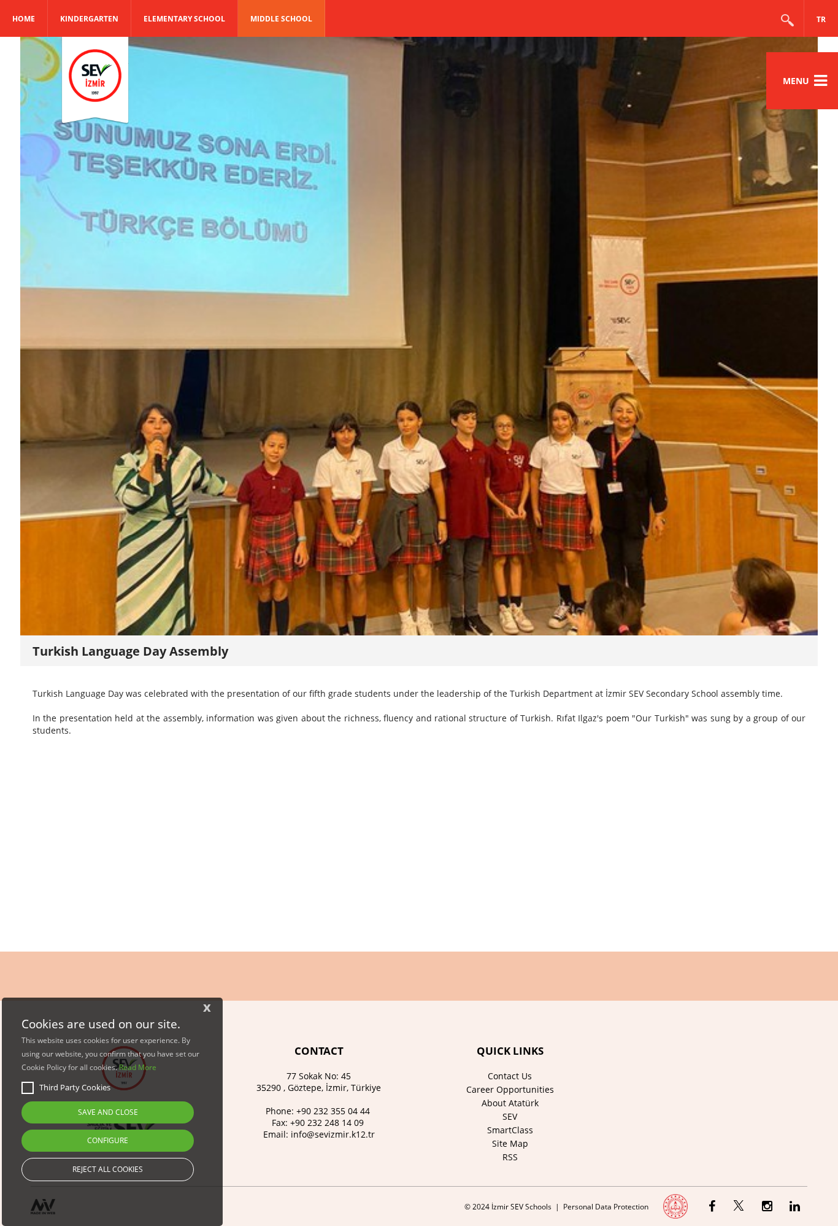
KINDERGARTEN (89, 19)
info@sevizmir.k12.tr (333, 1134)
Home (23, 19)
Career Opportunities (510, 1089)
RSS (510, 1157)
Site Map (510, 1143)
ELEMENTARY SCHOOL (184, 19)
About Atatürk (510, 1103)
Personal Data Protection (605, 1206)
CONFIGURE (107, 1140)
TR (821, 19)
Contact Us (510, 1076)
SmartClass (510, 1130)
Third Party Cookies (74, 1087)
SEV (509, 1116)
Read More (137, 1067)
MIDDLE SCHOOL (281, 19)
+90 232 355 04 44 (333, 1111)
